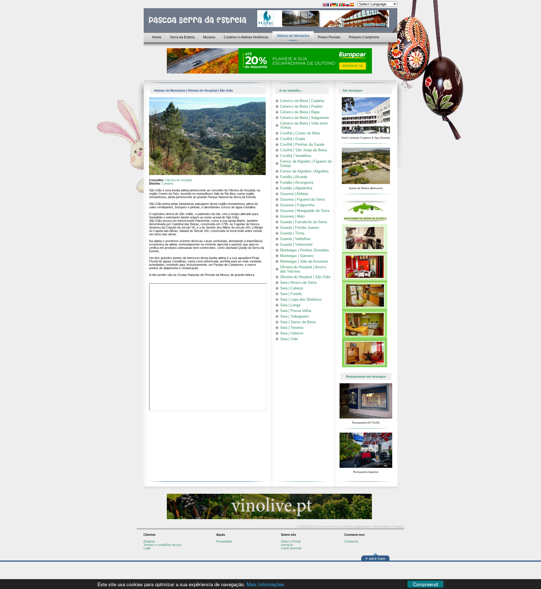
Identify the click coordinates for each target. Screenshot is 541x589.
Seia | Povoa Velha (295, 311)
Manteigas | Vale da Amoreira (304, 261)
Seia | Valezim (291, 333)
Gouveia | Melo (292, 216)
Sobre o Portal (290, 541)
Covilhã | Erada (292, 139)
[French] (329, 5)
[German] (334, 5)
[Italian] (338, 5)
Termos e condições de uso (162, 544)
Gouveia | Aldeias (294, 194)
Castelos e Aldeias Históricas (246, 37)
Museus (209, 37)
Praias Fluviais (329, 37)
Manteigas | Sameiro (297, 256)
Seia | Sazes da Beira (298, 322)
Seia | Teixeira (291, 328)
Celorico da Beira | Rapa (300, 112)
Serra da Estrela (182, 37)
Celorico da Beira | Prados (301, 106)
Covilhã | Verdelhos (295, 156)
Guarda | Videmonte (296, 244)
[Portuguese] (343, 5)
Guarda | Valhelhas (295, 239)
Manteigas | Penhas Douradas (304, 250)
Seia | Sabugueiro (294, 316)
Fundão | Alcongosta (296, 182)
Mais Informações (265, 584)
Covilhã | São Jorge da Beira (303, 150)
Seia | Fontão (291, 294)
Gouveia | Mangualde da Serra (304, 211)
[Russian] (347, 5)
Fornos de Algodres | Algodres (304, 171)
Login (147, 548)
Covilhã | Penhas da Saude (302, 144)
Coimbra (167, 183)
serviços (287, 544)
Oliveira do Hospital (178, 180)
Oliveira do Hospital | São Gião (305, 277)
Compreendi (425, 584)
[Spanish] (352, 5)
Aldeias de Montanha (293, 36)
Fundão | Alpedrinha (296, 188)
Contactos (351, 541)
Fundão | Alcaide (293, 177)
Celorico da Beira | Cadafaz (302, 101)
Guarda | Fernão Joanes (299, 227)
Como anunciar (291, 548)
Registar (149, 541)
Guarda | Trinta (292, 233)
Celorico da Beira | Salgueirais (304, 118)
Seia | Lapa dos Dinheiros (301, 299)
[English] (325, 5)
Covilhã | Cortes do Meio (300, 133)
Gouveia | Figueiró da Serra (302, 199)
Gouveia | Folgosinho (297, 205)
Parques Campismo (364, 37)
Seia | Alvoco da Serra (298, 282)
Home (156, 37)
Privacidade (224, 541)
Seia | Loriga (290, 305)
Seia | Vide (289, 339)
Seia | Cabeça (291, 288)
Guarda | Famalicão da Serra (303, 222)
